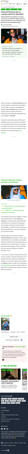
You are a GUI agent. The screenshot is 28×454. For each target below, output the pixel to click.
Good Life (11, 442)
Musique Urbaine (11, 7)
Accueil (2, 7)
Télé (24, 442)
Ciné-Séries (4, 445)
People (21, 442)
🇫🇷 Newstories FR (5, 421)
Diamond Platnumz (7, 265)
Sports (14, 445)
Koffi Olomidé (4, 328)
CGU (2, 412)
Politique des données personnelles (9, 414)
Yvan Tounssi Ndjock (7, 24)
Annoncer (3, 417)
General (6, 442)
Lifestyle (16, 442)
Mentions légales (5, 410)
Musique (5, 7)
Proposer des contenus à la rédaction (10, 419)
